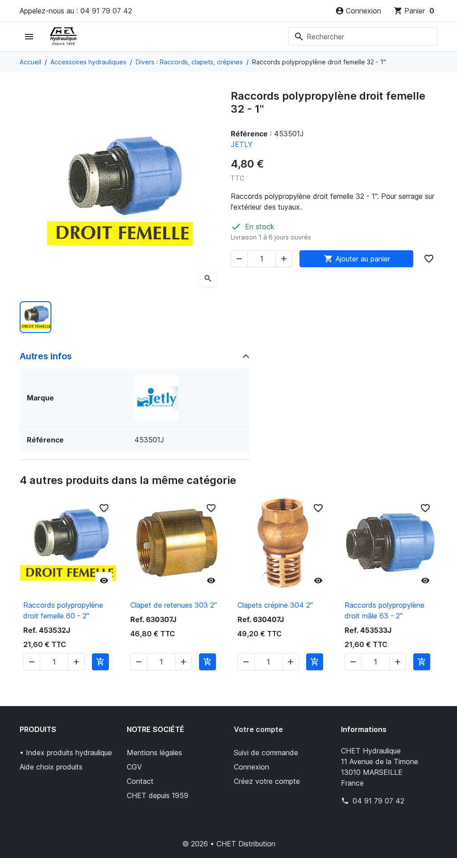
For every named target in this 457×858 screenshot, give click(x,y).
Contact (140, 781)
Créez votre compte (267, 781)
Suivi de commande (266, 752)
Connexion (251, 766)
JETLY (242, 144)
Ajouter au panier (357, 258)
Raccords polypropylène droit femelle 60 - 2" (63, 610)
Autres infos (46, 356)
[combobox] (362, 36)
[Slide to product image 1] (35, 317)
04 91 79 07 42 (378, 800)
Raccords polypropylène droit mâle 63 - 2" (384, 610)
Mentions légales (154, 752)
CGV (134, 766)
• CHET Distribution (242, 843)
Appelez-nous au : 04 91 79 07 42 (76, 10)
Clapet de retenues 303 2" (173, 605)
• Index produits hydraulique (66, 752)
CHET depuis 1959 (157, 795)
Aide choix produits (51, 766)
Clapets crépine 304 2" (275, 605)
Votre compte (258, 729)
